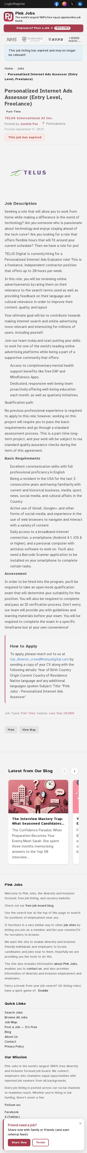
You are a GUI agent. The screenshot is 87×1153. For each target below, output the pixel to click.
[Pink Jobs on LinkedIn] (80, 4)
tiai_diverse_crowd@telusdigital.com (39, 659)
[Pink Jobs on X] (72, 4)
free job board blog (40, 906)
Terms (40, 1142)
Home (9, 68)
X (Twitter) (12, 1117)
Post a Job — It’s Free (21, 1027)
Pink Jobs (25, 13)
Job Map (11, 1022)
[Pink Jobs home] (8, 16)
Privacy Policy (14, 1046)
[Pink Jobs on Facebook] (56, 4)
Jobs (20, 68)
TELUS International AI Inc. (29, 118)
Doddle (43, 991)
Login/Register (15, 4)
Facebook (12, 1112)
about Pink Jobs (65, 964)
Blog (8, 1032)
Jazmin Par (29, 124)
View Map (29, 729)
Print (11, 729)
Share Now (19, 1142)
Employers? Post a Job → (42, 28)
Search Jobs (14, 1012)
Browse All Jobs (16, 1017)
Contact (10, 1042)
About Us (11, 1037)
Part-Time (28, 713)
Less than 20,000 (61, 713)
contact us (34, 969)
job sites (70, 925)
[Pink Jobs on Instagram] (64, 4)
